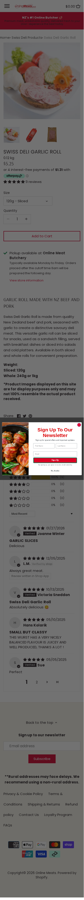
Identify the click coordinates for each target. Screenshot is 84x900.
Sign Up (55, 460)
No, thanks (55, 471)
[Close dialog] (79, 425)
